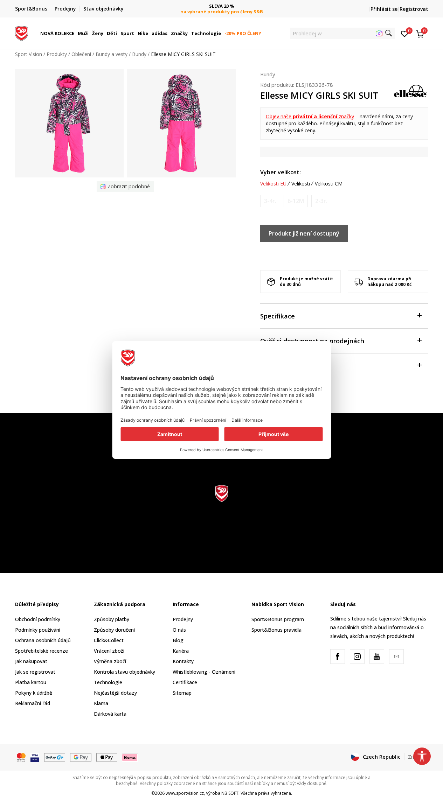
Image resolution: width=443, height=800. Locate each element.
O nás (179, 629)
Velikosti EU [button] (273, 184)
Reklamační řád (32, 703)
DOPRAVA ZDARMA (221, 6)
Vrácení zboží (109, 650)
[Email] (396, 657)
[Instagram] (357, 657)
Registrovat (414, 9)
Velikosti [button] (300, 184)
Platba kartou (30, 682)
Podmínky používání (37, 629)
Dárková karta (110, 713)
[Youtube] (377, 657)
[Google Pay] (80, 757)
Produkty (57, 54)
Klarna (101, 703)
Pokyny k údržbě (33, 692)
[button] (75, 33)
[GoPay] (54, 757)
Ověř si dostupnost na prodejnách (312, 341)
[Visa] (34, 757)
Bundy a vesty (111, 54)
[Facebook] (338, 657)
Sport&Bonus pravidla (276, 629)
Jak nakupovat (31, 661)
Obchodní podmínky (37, 619)
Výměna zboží (110, 661)
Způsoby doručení (114, 629)
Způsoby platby (111, 619)
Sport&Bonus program (277, 619)
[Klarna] (130, 757)
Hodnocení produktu (291, 366)
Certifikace (185, 682)
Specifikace (277, 316)
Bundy (139, 54)
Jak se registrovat (35, 671)
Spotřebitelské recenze (41, 650)
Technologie (108, 682)
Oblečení (81, 54)
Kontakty (183, 661)
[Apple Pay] (107, 757)
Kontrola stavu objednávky (124, 671)
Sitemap (182, 692)
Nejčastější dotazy (115, 692)
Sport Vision (28, 54)
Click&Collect (109, 640)
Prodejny (183, 619)
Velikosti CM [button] (328, 184)
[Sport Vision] (21, 32)
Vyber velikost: (280, 172)
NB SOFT (229, 793)
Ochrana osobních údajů (43, 640)
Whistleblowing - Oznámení (204, 671)
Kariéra (181, 650)
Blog (178, 640)
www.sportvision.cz (185, 793)
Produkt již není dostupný (304, 233)
